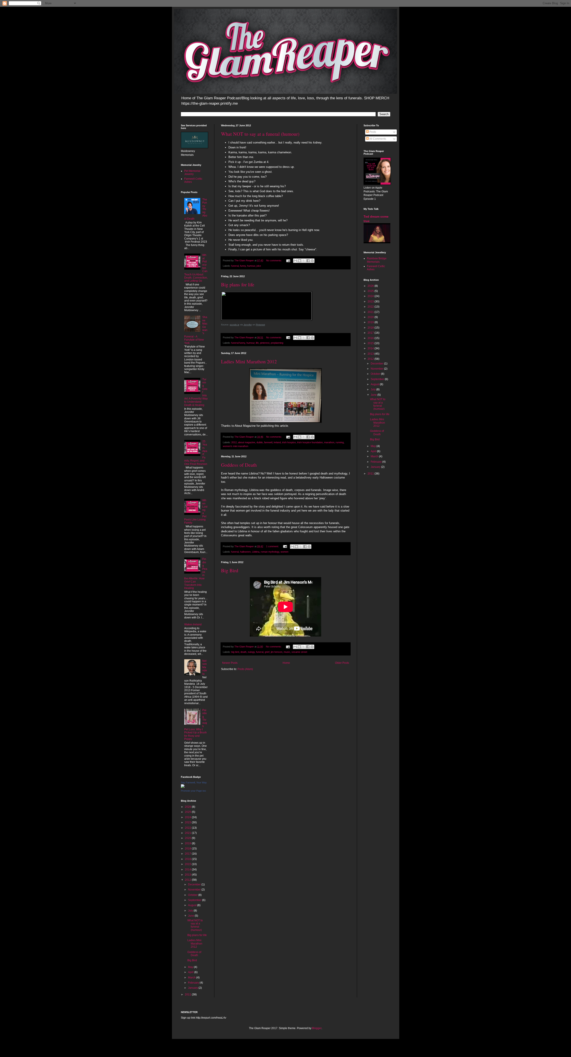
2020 (188, 838)
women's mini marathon (235, 446)
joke (259, 265)
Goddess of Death (239, 465)
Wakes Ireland (193, 624)
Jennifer (248, 324)
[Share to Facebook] (308, 260)
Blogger (316, 1028)
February (194, 982)
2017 (188, 853)
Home (286, 662)
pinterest (264, 342)
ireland (277, 442)
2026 (188, 806)
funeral (235, 265)
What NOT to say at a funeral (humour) (260, 134)
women (284, 551)
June (191, 915)
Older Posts (342, 662)
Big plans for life (237, 284)
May (191, 967)
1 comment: (272, 546)
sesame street (299, 652)
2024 (188, 817)
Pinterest (260, 324)
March (192, 977)
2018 (188, 848)
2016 (188, 859)
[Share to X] (304, 260)
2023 (188, 822)
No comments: (274, 260)
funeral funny (238, 342)
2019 (188, 843)
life (257, 342)
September (195, 900)
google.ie (234, 324)
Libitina (255, 551)
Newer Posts (230, 662)
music (287, 652)
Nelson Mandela (204, 667)
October (193, 895)
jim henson (276, 652)
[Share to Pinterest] (312, 260)
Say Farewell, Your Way (194, 782)
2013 (188, 874)
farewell (268, 442)
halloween (245, 551)
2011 (188, 994)
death (243, 652)
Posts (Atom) (245, 669)
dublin (260, 442)
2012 (234, 442)
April (191, 972)
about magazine (246, 442)
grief (267, 652)
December (194, 884)
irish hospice (289, 442)
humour (251, 265)
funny (243, 265)
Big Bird (229, 570)
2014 (188, 869)
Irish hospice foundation (310, 442)
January (193, 987)
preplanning (277, 342)
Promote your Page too (193, 790)
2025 (188, 812)
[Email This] (295, 260)
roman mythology (270, 551)
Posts (372, 131)
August (192, 905)
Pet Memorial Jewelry (192, 172)
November (194, 889)
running (340, 442)
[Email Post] (288, 260)
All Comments (377, 138)
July (191, 910)
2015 (188, 864)
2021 (188, 832)
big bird (235, 652)
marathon (329, 442)
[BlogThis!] (299, 260)
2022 (188, 827)
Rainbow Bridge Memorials (377, 260)
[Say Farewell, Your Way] (182, 787)
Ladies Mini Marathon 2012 (249, 361)
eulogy (251, 652)
